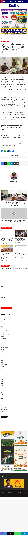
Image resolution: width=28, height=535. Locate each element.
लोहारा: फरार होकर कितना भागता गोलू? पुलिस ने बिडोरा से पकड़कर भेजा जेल (21, 255)
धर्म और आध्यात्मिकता (5, 347)
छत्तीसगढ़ (2, 336)
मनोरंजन (2, 368)
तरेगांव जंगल (3, 341)
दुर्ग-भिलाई (3, 343)
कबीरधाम (7, 38)
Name (2, 286)
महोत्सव (2, 371)
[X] (5, 163)
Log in (3, 419)
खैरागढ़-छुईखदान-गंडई (5, 334)
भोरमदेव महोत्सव (4, 364)
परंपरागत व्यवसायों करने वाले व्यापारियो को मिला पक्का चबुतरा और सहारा (20, 239)
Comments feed (5, 423)
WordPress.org (5, 425)
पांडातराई (2, 353)
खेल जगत (3, 332)
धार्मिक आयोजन (4, 349)
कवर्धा (8, 41)
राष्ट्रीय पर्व (3, 386)
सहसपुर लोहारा (3, 401)
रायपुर (2, 383)
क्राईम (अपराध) (4, 330)
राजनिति (2, 381)
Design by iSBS (14, 494)
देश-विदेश (3, 345)
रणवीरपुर (2, 375)
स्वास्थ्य (2, 411)
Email (2, 291)
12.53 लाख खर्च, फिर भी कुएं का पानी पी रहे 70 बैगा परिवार (13, 1)
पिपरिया (2, 356)
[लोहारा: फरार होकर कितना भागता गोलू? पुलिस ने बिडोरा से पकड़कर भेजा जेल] (21, 249)
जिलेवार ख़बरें (3, 338)
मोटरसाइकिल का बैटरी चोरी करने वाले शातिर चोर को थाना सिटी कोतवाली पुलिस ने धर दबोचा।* (7, 240)
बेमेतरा (2, 360)
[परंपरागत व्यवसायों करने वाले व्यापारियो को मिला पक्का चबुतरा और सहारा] (21, 233)
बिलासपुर (2, 358)
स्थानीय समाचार (4, 409)
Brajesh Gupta (6, 55)
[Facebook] (2, 163)
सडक (2, 398)
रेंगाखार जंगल (3, 388)
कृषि (2, 328)
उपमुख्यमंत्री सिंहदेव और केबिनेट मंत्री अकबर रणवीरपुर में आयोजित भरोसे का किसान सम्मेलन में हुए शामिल (7, 256)
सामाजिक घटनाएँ (4, 405)
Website (3, 297)
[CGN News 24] (14, 5)
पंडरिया (2, 351)
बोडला (2, 362)
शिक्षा (2, 394)
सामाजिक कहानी (4, 403)
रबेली (2, 377)
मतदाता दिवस (3, 366)
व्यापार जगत (3, 392)
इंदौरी (2, 317)
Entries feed (4, 421)
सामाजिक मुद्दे (3, 407)
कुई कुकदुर (3, 323)
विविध (2, 390)
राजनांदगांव (3, 379)
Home (3, 38)
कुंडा (2, 326)
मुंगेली (2, 373)
